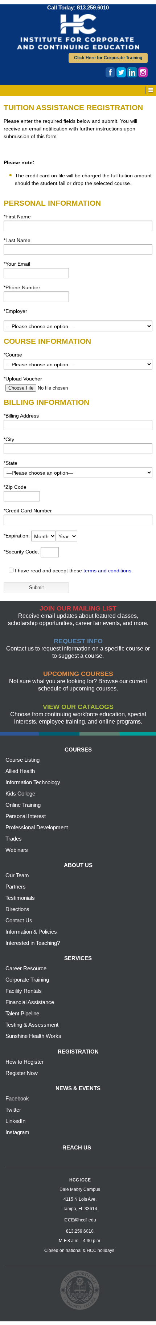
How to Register (24, 1062)
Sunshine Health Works (33, 1036)
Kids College (20, 793)
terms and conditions (107, 570)
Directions (17, 909)
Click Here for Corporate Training (108, 57)
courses (78, 749)
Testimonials (20, 898)
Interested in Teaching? (32, 943)
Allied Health (20, 771)
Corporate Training (27, 979)
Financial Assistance (29, 1002)
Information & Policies (31, 932)
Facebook (17, 1098)
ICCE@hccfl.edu (79, 1220)
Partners (15, 886)
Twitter (13, 1110)
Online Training (23, 805)
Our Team (17, 875)
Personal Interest (25, 816)
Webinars (16, 850)
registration (78, 1051)
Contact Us (18, 920)
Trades (13, 838)
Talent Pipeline (22, 1013)
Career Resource (25, 968)
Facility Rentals (23, 991)
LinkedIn (15, 1121)
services (78, 958)
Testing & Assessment (31, 1025)
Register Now (21, 1073)
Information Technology (32, 782)
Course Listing (22, 760)
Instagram (17, 1132)
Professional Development (36, 827)
